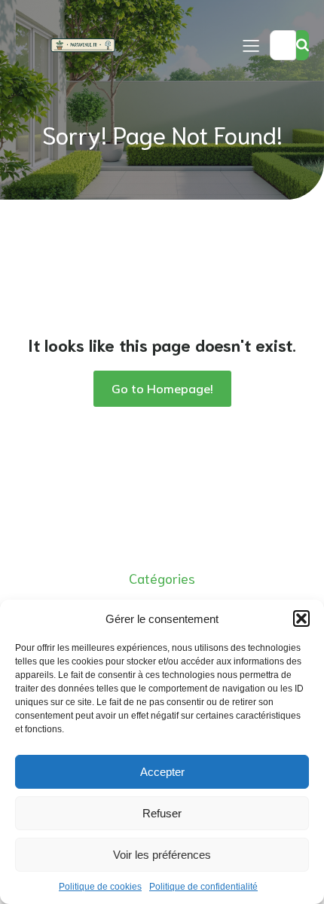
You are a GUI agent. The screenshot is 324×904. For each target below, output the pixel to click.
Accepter (162, 771)
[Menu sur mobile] (251, 45)
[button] (301, 618)
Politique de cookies (100, 886)
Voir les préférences (162, 854)
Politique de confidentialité (203, 886)
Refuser (162, 813)
